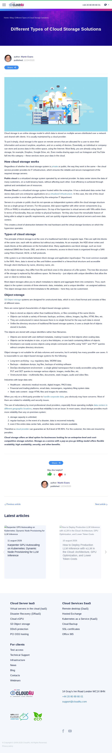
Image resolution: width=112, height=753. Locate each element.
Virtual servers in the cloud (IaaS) (28, 608)
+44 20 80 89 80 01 (91, 5)
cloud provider (22, 429)
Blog (12, 670)
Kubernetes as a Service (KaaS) (79, 618)
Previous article (13, 504)
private (55, 166)
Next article (100, 504)
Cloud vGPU (17, 618)
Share (10, 67)
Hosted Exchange (72, 613)
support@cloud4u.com (74, 701)
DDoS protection (19, 629)
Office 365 (68, 634)
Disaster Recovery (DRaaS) (25, 613)
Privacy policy (7, 746)
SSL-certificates (71, 629)
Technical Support (20, 655)
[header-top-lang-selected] (106, 5)
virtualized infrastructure (61, 194)
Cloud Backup (69, 624)
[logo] (16, 5)
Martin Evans (64, 483)
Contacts (15, 675)
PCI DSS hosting (19, 634)
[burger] (4, 5)
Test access (16, 650)
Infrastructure (17, 660)
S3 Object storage (12, 299)
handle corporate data (53, 396)
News (13, 665)
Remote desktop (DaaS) (75, 608)
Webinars (15, 680)
